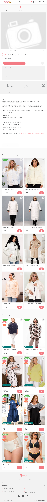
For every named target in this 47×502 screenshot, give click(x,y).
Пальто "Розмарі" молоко (31, 265)
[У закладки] (42, 63)
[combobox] (25, 2)
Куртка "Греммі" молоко (9, 227)
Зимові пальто (31, 133)
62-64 (24, 54)
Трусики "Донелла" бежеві (10, 464)
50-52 (5, 54)
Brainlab (43, 500)
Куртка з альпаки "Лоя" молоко (33, 189)
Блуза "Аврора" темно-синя (10, 349)
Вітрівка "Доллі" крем (8, 303)
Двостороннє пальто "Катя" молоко (34, 227)
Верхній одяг (24, 133)
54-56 (11, 54)
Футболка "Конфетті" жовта (32, 387)
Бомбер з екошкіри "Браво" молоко (34, 303)
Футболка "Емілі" (29, 426)
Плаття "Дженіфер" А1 (8, 426)
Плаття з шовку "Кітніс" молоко (11, 387)
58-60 (17, 54)
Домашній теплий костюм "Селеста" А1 (34, 350)
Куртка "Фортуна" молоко (9, 265)
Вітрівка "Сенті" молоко (9, 189)
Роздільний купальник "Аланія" (33, 464)
